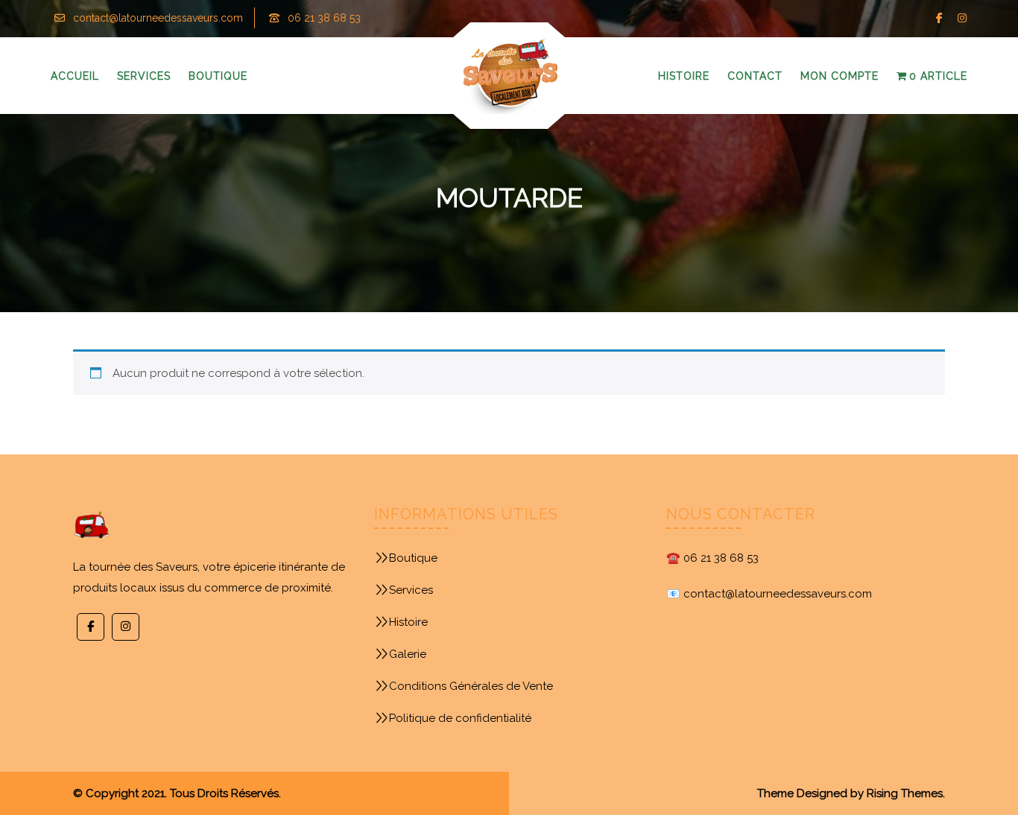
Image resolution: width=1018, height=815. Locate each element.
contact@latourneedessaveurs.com (158, 18)
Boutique (413, 558)
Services (411, 590)
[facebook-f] (939, 18)
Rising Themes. (906, 793)
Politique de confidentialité (460, 718)
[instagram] (961, 18)
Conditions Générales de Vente (471, 686)
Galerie (407, 654)
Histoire (408, 622)
